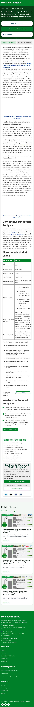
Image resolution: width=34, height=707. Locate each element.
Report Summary (9, 42)
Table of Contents (24, 42)
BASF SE (14, 233)
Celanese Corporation (17, 235)
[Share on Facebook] (15, 494)
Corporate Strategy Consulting (9, 676)
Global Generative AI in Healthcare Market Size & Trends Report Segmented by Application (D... (16, 562)
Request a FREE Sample (10, 429)
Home (2, 8)
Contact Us (4, 661)
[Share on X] (10, 494)
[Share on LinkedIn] (6, 494)
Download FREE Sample (18, 29)
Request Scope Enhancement (17, 481)
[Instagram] (8, 704)
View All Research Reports (9, 511)
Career (3, 693)
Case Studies (4, 658)
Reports (8, 8)
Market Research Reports (7, 656)
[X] (2, 704)
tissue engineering (25, 145)
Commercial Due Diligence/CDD (9, 670)
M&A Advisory (4, 673)
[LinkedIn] (5, 704)
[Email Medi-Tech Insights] (20, 494)
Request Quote (17, 23)
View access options (17, 488)
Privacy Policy (4, 690)
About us (3, 653)
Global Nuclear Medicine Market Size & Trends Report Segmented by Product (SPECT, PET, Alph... (15, 593)
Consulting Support (6, 688)
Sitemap (3, 685)
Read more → (6, 540)
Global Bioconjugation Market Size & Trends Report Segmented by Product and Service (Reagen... (17, 530)
